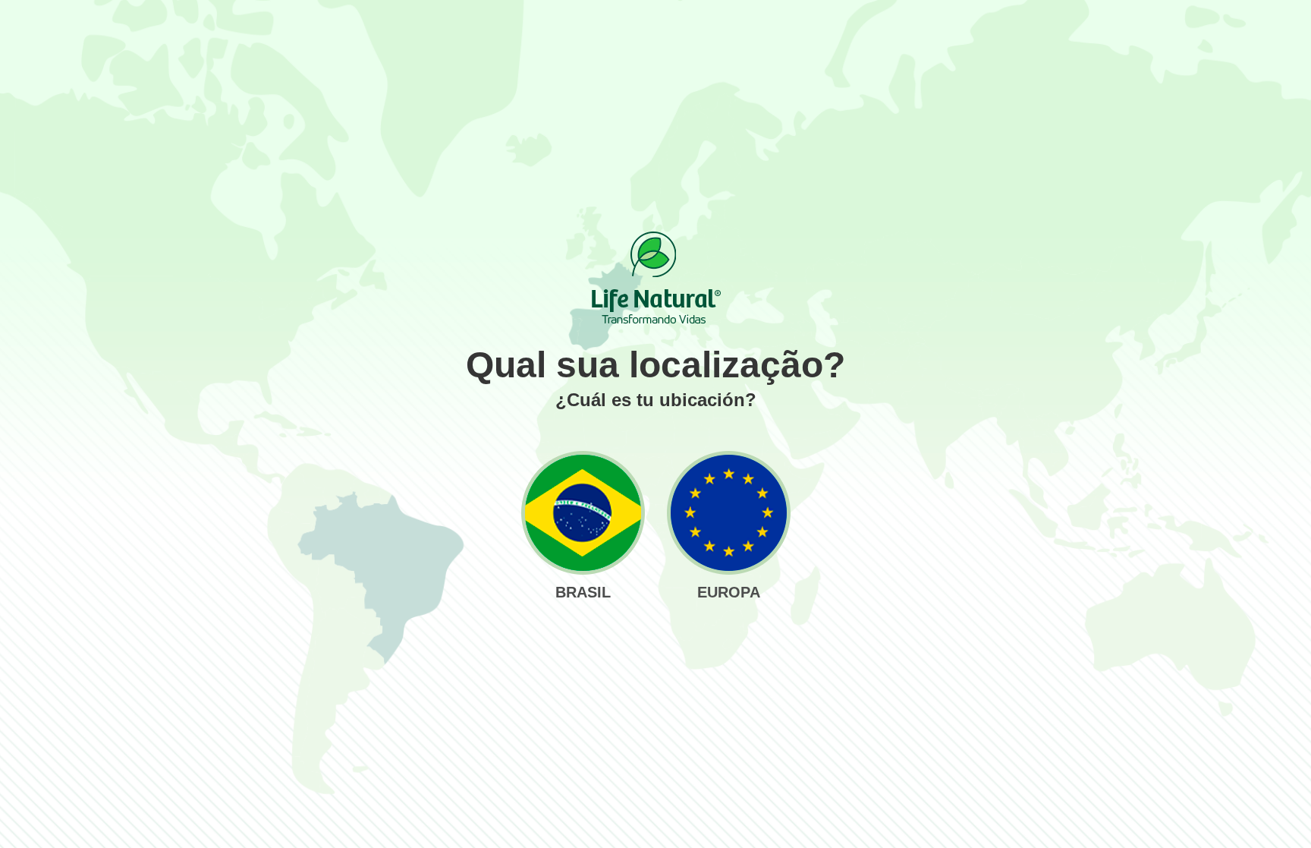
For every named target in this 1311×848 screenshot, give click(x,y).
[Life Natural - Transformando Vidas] (655, 278)
